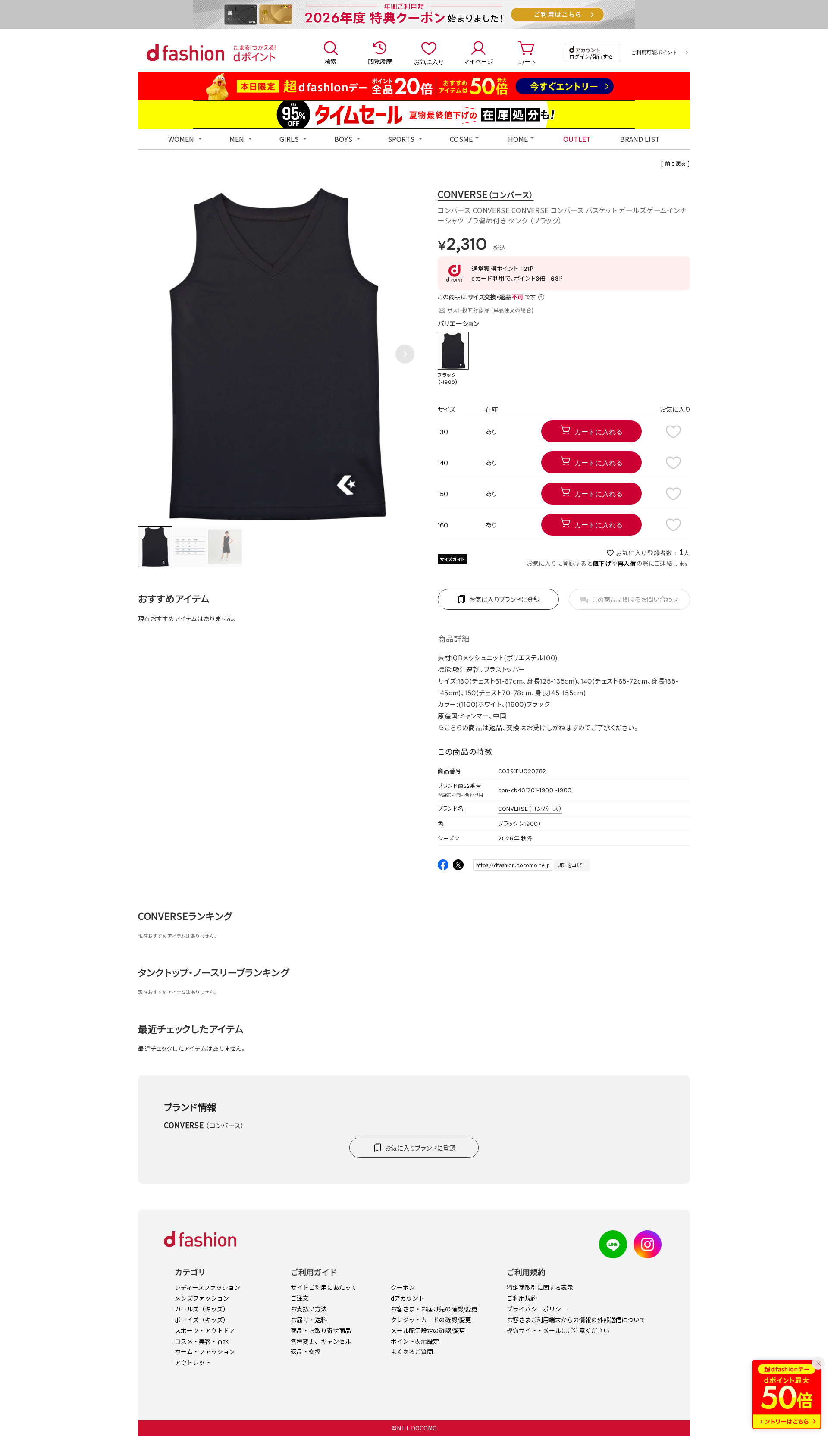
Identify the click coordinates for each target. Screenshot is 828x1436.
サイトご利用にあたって (324, 1287)
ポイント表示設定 (415, 1341)
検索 (331, 61)
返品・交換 (306, 1351)
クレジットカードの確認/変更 (431, 1319)
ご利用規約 (522, 1298)
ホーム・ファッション (205, 1351)
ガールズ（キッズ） (202, 1308)
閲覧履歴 (380, 61)
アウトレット (193, 1362)
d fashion (185, 53)
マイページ (478, 61)
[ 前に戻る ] (675, 163)
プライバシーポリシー (537, 1308)
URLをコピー (572, 864)
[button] (404, 354)
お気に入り (429, 61)
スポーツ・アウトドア (205, 1330)
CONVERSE (486, 194)
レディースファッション (207, 1287)
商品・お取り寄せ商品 (321, 1330)
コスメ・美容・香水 (202, 1341)
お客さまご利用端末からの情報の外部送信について (576, 1319)
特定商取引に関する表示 (540, 1287)
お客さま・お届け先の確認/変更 (434, 1308)
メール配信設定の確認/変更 (428, 1330)
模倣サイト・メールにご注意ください (558, 1330)
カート (527, 61)
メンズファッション (202, 1298)
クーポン (403, 1287)
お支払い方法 (309, 1308)
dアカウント (407, 1298)
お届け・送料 (309, 1319)
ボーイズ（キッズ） (202, 1319)
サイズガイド (452, 559)
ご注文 (300, 1298)
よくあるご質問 (412, 1351)
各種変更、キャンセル (321, 1341)
